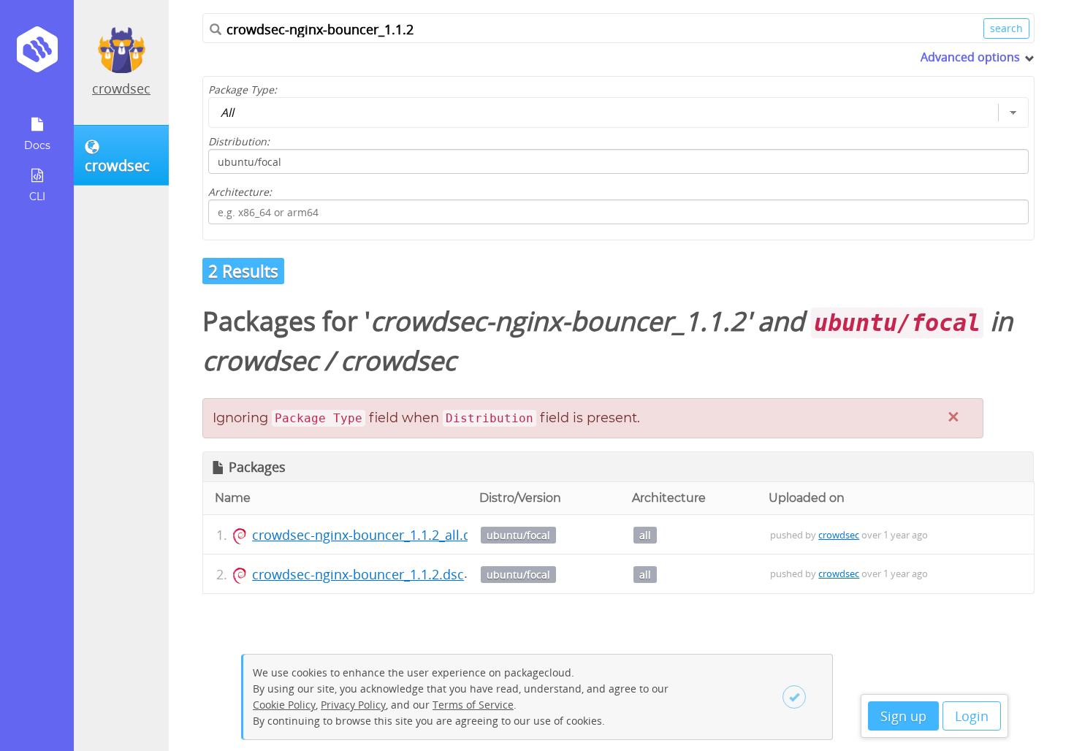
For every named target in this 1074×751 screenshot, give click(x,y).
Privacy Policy (353, 705)
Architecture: (240, 192)
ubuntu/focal (518, 535)
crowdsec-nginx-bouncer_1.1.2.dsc (358, 574)
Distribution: (239, 141)
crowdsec (121, 88)
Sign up (903, 716)
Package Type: (242, 89)
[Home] (37, 54)
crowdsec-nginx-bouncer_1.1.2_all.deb (369, 535)
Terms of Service (473, 705)
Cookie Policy (284, 705)
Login (972, 716)
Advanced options (970, 57)
